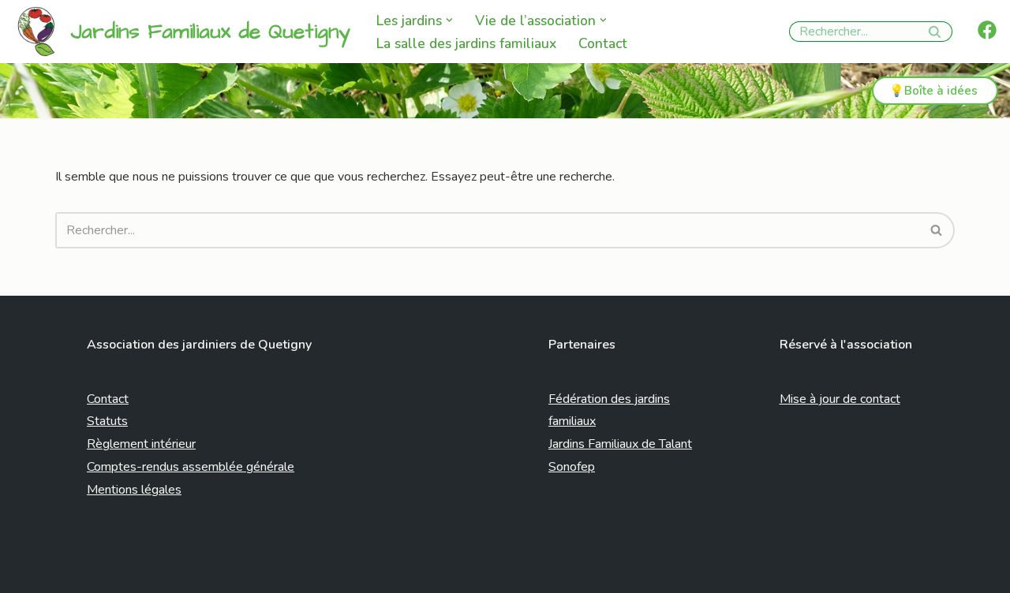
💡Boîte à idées (933, 91)
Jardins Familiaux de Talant (620, 444)
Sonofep (571, 467)
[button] (449, 20)
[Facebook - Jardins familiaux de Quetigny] (987, 30)
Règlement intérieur (141, 444)
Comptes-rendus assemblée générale (190, 467)
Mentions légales (134, 489)
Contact (602, 43)
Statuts (107, 421)
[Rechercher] (934, 31)
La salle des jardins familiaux (466, 43)
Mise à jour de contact (840, 399)
